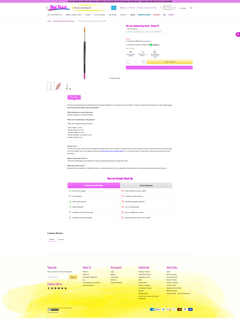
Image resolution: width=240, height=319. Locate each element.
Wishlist (140, 8)
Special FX (123, 15)
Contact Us (86, 274)
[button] (159, 41)
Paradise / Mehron (172, 282)
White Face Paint (172, 291)
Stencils (88, 15)
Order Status (114, 277)
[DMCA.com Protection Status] (53, 310)
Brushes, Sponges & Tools (74, 15)
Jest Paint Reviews (88, 285)
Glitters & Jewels (99, 15)
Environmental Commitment (91, 282)
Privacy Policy (143, 282)
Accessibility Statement (90, 277)
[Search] (113, 8)
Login (184, 8)
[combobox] (92, 8)
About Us (85, 271)
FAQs (140, 280)
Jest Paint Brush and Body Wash (113, 151)
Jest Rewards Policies (145, 288)
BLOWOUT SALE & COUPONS (144, 15)
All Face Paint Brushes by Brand (63, 21)
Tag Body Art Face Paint (174, 288)
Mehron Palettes (172, 280)
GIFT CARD (171, 15)
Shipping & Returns (144, 271)
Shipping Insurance (144, 277)
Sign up (73, 277)
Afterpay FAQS (143, 293)
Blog (84, 280)
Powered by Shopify (52, 312)
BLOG (164, 15)
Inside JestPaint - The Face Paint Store (178, 293)
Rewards (124, 8)
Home (49, 21)
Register (113, 274)
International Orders (145, 274)
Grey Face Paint (171, 285)
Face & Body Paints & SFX (54, 15)
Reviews (132, 8)
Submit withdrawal (116, 282)
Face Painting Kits (172, 277)
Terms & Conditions (145, 285)
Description (74, 97)
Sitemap (141, 291)
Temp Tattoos (113, 15)
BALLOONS (132, 15)
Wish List (114, 280)
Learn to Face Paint (151, 8)
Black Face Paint (172, 274)
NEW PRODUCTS (156, 15)
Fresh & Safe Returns (143, 54)
